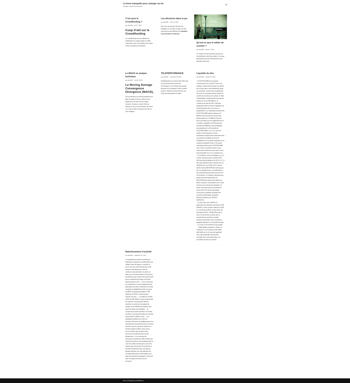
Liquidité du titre (205, 73)
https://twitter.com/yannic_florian (209, 227)
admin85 (130, 25)
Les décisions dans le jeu (174, 18)
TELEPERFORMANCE (172, 73)
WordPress (139, 380)
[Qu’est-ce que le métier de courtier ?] (210, 26)
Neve (125, 380)
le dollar (178, 93)
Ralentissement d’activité (138, 251)
